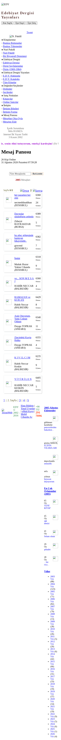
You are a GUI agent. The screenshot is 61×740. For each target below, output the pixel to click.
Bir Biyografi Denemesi (15, 56)
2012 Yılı (52, 642)
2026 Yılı (52, 735)
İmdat (17, 258)
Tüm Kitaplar (9, 82)
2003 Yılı (52, 577)
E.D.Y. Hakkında (11, 75)
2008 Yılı (52, 615)
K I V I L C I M (22, 357)
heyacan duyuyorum (49, 480)
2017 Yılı (52, 677)
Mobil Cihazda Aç (26, 415)
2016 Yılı (52, 670)
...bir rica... (46, 563)
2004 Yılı (52, 585)
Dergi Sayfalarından (13, 66)
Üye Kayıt (19, 23)
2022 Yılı (52, 715)
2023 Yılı (52, 720)
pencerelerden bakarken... (50, 428)
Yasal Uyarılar (28, 408)
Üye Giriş (32, 23)
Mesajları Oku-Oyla (13, 118)
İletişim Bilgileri (11, 108)
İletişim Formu (10, 112)
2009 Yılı (52, 622)
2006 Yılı (52, 600)
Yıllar (47, 571)
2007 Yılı (52, 607)
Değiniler (7, 89)
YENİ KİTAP (47, 506)
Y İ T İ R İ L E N (23, 379)
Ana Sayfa (7, 23)
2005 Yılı (52, 592)
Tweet (30, 32)
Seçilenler (8, 92)
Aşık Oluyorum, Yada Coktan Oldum (22, 319)
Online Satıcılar (10, 102)
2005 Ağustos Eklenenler (51, 409)
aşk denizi (46, 522)
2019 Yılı (52, 692)
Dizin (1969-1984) (12, 69)
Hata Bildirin (27, 405)
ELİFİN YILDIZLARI (50, 446)
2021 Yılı (52, 707)
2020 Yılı (52, 700)
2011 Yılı (52, 637)
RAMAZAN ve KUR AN (22, 298)
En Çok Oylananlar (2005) (50, 491)
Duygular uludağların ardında (23, 215)
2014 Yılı (52, 655)
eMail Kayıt (28, 411)
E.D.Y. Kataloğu (11, 79)
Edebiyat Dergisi (11, 62)
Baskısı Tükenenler (12, 46)
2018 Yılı (52, 685)
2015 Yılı (52, 662)
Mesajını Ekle (10, 121)
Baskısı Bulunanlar (12, 43)
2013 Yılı (52, 650)
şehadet (47, 549)
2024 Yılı (52, 725)
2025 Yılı (52, 730)
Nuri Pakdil (8, 53)
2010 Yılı (52, 630)
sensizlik (48, 463)
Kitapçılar (8, 98)
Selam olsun (49, 536)
